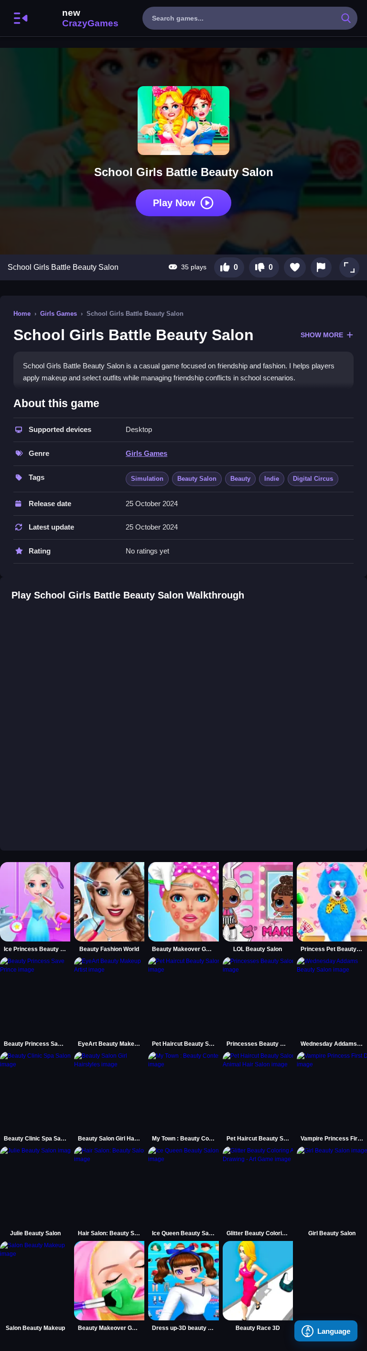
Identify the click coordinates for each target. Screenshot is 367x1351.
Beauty (240, 478)
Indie (271, 478)
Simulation (147, 478)
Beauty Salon (196, 478)
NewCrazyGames (77, 18)
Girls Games (58, 313)
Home (22, 313)
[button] (349, 267)
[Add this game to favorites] (295, 267)
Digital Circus (313, 478)
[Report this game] (321, 267)
